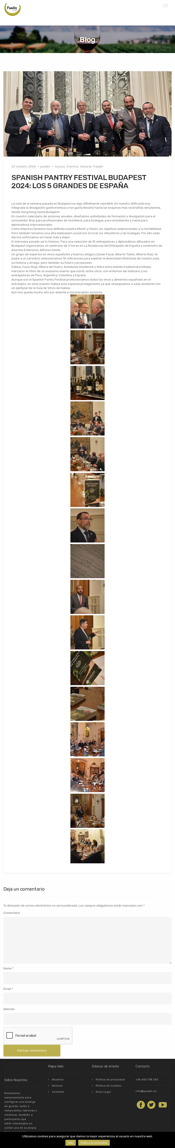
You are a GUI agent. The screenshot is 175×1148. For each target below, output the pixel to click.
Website (9, 1009)
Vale (70, 1142)
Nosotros (58, 1079)
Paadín (98, 166)
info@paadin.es (146, 1091)
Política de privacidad (110, 1079)
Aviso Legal (103, 1091)
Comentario (11, 913)
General (85, 166)
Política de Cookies (108, 1085)
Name (7, 968)
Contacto (58, 1091)
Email (7, 989)
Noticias (57, 1085)
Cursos (60, 166)
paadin (45, 166)
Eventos (72, 166)
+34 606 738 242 (147, 1079)
